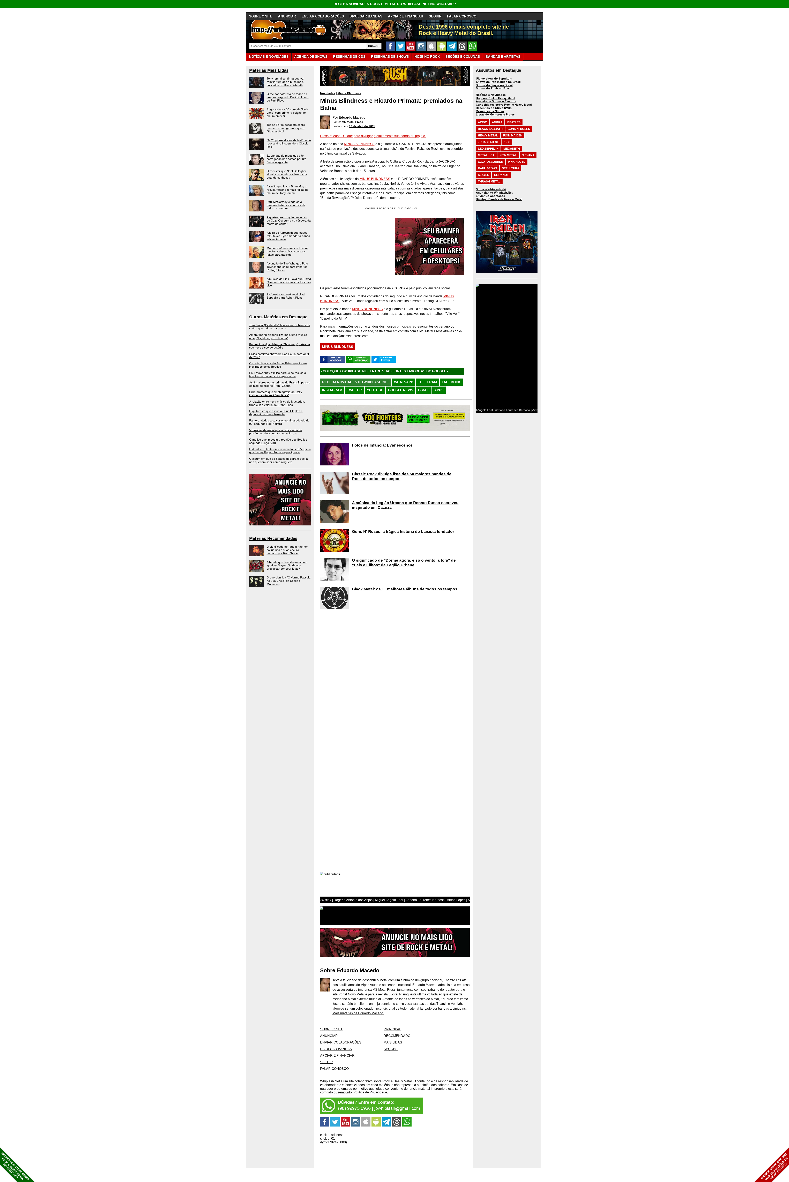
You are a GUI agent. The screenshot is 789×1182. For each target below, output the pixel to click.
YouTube (375, 390)
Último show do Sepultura (494, 78)
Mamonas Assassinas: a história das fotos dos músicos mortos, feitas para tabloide (287, 251)
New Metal (508, 155)
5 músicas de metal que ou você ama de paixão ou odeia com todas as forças (275, 431)
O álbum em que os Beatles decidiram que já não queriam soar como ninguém (278, 460)
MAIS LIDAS (393, 1042)
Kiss (507, 142)
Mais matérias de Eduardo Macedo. (358, 1013)
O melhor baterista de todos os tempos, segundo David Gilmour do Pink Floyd (288, 97)
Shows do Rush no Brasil (493, 88)
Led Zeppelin (488, 148)
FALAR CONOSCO (461, 16)
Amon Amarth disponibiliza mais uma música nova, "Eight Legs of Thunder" (278, 336)
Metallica (486, 155)
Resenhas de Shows (490, 111)
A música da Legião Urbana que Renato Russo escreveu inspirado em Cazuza (405, 505)
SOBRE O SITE (260, 16)
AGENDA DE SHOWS (311, 56)
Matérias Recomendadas (273, 538)
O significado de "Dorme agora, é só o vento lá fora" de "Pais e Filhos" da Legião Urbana (404, 562)
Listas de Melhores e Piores (495, 114)
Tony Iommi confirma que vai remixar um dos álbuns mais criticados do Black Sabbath (285, 82)
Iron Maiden (512, 135)
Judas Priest (488, 142)
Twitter (354, 390)
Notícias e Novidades (491, 94)
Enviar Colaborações (490, 195)
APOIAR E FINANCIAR (405, 16)
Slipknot (501, 175)
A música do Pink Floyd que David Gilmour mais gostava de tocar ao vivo (289, 282)
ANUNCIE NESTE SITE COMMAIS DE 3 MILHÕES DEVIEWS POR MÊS (774, 1167)
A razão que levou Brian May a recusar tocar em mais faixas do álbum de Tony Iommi (287, 190)
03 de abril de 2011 (362, 126)
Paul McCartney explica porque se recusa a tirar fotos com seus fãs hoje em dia (277, 374)
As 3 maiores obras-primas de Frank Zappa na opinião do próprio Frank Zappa (279, 384)
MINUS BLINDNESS (359, 144)
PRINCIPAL (392, 1029)
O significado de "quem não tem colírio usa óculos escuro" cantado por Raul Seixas (287, 550)
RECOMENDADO (397, 1036)
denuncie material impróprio (424, 1088)
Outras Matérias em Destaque (278, 317)
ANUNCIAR (287, 16)
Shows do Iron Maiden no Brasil (498, 81)
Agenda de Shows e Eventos (496, 101)
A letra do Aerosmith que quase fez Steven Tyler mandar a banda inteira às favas (288, 236)
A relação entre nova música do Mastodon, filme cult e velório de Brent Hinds (277, 403)
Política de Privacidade (370, 1092)
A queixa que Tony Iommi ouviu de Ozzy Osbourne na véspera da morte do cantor (289, 220)
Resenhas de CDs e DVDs (494, 108)
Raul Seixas (487, 168)
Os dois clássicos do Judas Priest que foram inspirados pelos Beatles (278, 365)
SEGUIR (435, 16)
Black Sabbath (490, 128)
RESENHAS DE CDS (349, 56)
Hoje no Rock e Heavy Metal (495, 98)
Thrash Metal (489, 181)
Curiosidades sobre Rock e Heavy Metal (504, 104)
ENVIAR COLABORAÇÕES (323, 16)
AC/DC (482, 122)
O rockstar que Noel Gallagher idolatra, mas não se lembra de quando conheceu (287, 174)
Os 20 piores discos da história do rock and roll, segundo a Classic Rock (289, 143)
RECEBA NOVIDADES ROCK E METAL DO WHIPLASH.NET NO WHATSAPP (394, 4)
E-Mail (423, 390)
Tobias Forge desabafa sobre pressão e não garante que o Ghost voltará (286, 128)
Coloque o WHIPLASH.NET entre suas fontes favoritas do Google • (419, 371)
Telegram (427, 382)
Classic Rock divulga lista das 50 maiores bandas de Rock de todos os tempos (401, 476)
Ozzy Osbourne (490, 161)
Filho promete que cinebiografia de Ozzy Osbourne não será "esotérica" (275, 393)
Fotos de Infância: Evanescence (382, 445)
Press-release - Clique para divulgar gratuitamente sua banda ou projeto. (373, 136)
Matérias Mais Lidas (268, 70)
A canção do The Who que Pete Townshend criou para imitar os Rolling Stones (287, 267)
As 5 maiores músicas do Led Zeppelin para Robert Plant (286, 296)
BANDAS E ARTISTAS (503, 56)
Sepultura (510, 168)
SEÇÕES (462, 56)
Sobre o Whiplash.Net (491, 189)
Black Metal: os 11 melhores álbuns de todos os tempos (404, 589)
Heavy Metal (488, 135)
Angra (497, 122)
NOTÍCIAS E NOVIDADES (269, 56)
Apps (439, 390)
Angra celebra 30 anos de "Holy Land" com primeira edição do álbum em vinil (287, 113)
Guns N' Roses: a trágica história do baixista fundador (403, 531)
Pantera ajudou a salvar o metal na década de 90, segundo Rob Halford (279, 422)
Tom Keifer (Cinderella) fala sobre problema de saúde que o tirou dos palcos (279, 326)
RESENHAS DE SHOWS (390, 56)
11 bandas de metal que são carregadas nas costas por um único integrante (286, 159)
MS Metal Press (352, 122)
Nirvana (528, 155)
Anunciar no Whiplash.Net (494, 192)
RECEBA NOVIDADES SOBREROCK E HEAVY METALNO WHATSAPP (15, 1166)
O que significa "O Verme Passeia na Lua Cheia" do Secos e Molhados (288, 581)
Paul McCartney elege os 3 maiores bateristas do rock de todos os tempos (286, 205)
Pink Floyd (516, 161)
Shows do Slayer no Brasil (494, 85)
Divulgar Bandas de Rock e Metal (499, 199)
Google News (400, 390)
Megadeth (511, 148)
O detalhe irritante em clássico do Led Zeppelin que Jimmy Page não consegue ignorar (280, 450)
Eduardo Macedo (352, 117)
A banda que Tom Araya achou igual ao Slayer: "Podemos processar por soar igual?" (287, 565)
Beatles (513, 122)
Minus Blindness (349, 93)
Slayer (483, 175)
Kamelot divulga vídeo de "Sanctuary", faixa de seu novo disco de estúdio (279, 346)
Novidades (327, 93)
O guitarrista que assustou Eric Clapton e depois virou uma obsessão (276, 412)
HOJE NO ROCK (427, 56)
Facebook (451, 382)
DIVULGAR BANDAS (366, 16)
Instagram (332, 390)
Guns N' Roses (519, 128)
